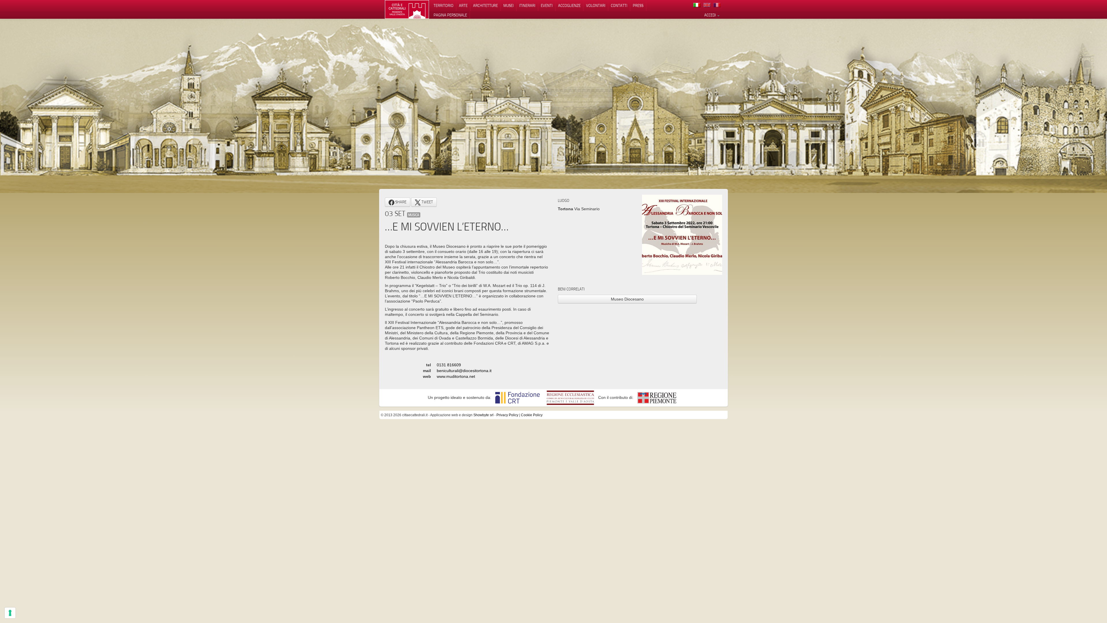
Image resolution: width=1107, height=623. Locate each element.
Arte (463, 5)
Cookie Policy (532, 415)
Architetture (485, 5)
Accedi (710, 15)
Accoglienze (569, 5)
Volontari (595, 5)
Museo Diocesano (627, 299)
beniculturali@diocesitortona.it (464, 370)
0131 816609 (449, 365)
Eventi (547, 5)
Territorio (443, 5)
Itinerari (527, 5)
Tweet (427, 201)
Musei (508, 5)
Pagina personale (450, 15)
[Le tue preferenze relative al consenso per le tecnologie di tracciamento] (10, 612)
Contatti (619, 5)
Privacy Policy (507, 415)
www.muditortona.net (456, 376)
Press (638, 5)
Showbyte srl (483, 415)
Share (400, 201)
